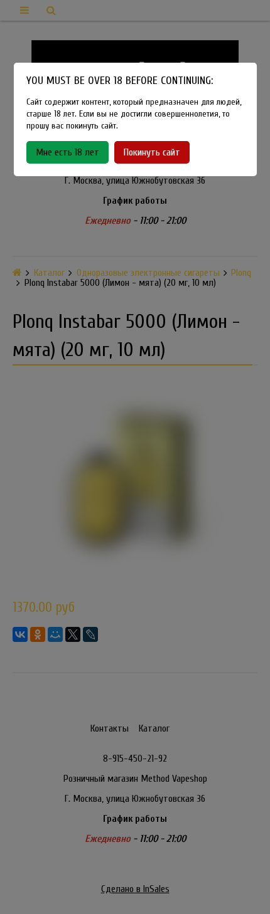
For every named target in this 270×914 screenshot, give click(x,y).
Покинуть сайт (152, 152)
